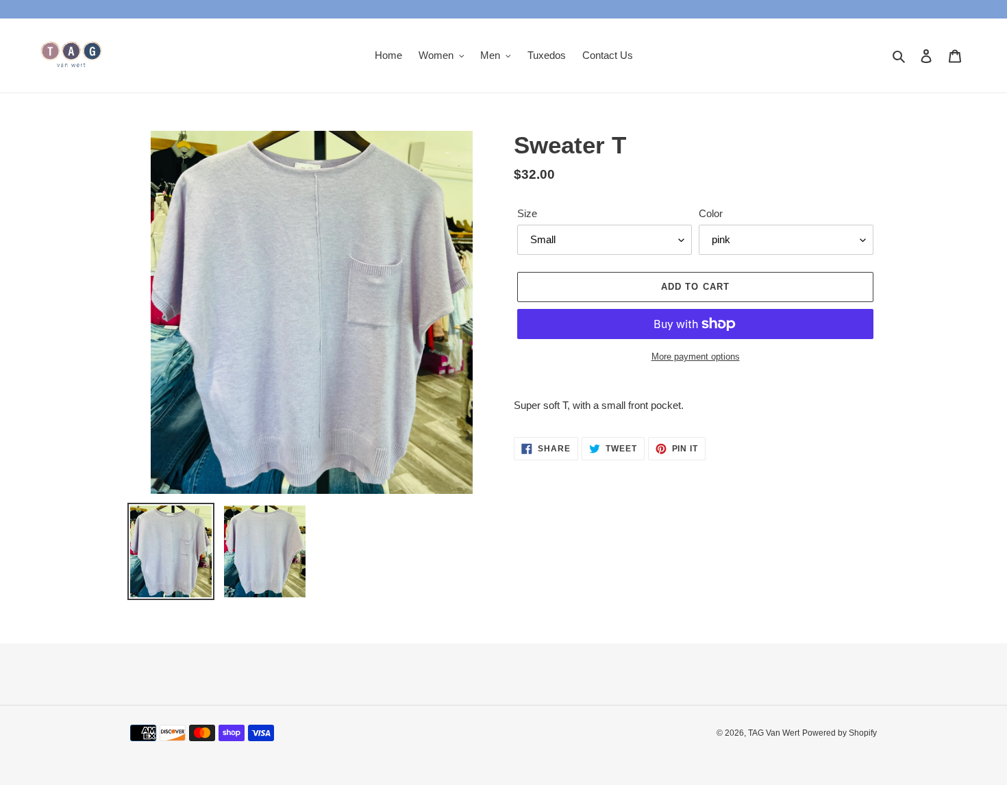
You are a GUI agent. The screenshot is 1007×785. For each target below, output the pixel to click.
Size (527, 213)
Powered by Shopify (839, 733)
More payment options (695, 356)
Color (711, 213)
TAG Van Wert (773, 733)
